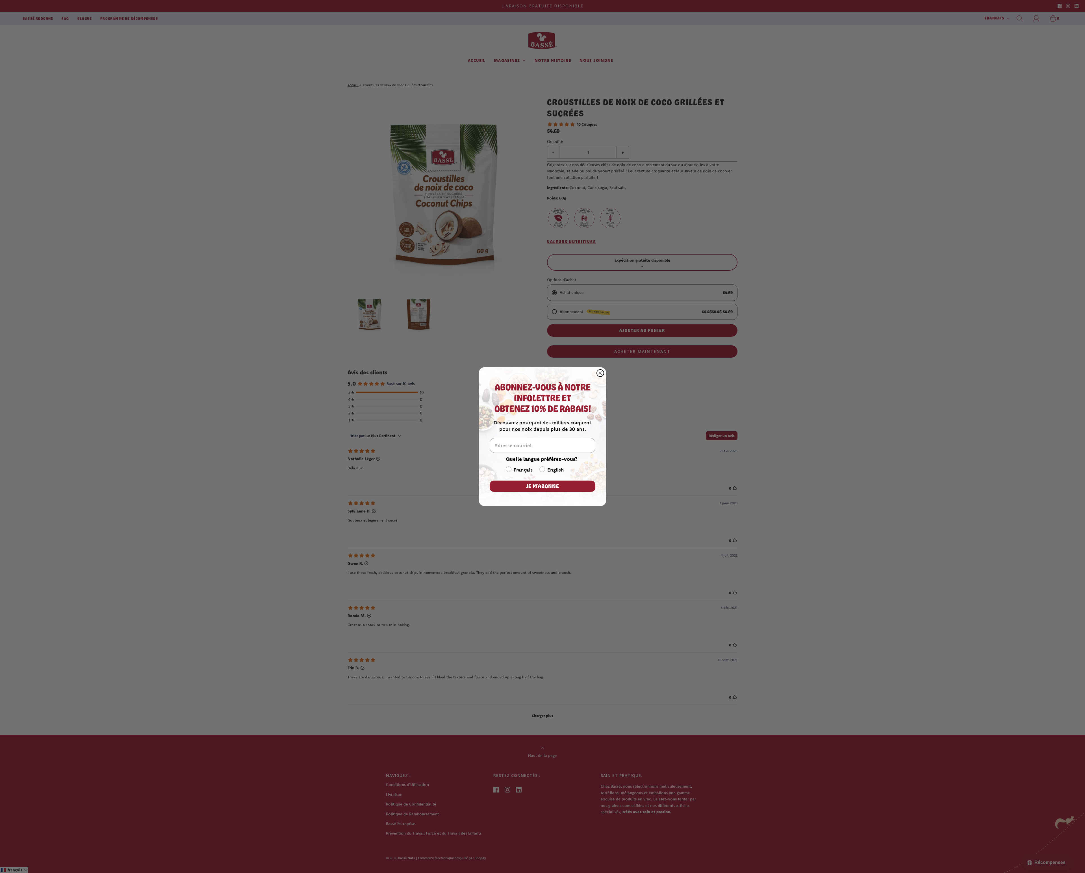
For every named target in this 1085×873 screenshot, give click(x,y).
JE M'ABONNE (542, 486)
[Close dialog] (600, 373)
